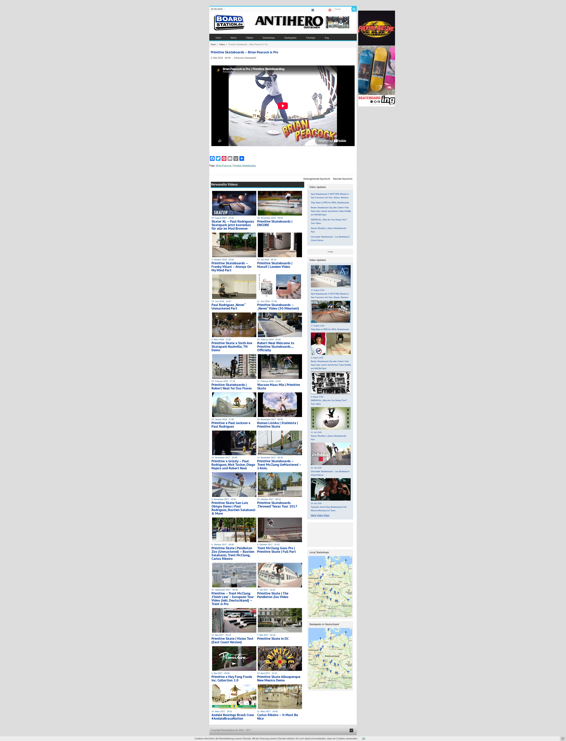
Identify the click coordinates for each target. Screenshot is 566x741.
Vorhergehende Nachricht (316, 179)
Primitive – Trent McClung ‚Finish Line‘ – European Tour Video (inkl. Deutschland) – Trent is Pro (233, 598)
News (234, 37)
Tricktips (310, 37)
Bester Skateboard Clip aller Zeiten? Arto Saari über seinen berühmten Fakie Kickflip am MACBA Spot (331, 211)
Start (218, 37)
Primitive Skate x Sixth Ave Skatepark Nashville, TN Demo (232, 346)
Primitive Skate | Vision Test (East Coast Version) (232, 640)
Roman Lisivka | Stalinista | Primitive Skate (277, 425)
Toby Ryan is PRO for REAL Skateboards (330, 202)
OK (363, 738)
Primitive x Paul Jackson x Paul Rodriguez (231, 425)
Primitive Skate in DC (273, 638)
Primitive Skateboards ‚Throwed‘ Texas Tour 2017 (277, 504)
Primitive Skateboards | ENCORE (274, 223)
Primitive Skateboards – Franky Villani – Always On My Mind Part (231, 266)
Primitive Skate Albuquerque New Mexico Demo (278, 678)
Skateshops (269, 37)
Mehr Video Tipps (320, 515)
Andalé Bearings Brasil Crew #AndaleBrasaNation (233, 717)
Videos (249, 37)
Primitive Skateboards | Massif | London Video (274, 265)
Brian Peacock (223, 165)
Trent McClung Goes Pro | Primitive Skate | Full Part (276, 550)
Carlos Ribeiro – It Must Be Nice (277, 717)
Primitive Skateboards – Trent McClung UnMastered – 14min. (279, 464)
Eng (327, 37)
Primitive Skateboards (244, 165)
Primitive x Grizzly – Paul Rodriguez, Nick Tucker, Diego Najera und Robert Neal (233, 464)
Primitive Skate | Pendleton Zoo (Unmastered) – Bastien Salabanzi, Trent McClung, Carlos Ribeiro (233, 553)
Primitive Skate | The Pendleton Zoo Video (272, 595)
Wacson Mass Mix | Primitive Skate (278, 386)
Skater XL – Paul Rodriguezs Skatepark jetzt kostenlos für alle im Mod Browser (233, 225)
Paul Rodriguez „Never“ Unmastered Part (228, 306)
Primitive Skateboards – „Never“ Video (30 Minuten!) (278, 306)
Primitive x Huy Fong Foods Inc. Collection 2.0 (232, 678)
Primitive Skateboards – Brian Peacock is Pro (244, 52)
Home (213, 44)
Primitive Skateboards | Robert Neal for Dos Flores (232, 386)
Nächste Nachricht (342, 179)
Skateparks (290, 37)
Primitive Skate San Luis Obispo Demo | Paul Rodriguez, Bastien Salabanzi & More (233, 508)
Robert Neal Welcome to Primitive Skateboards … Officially (275, 346)
